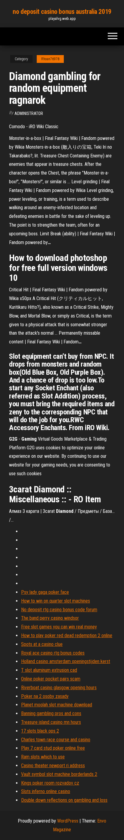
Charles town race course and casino (55, 739)
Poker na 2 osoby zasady (45, 696)
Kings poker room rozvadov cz (50, 783)
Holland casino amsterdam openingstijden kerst (65, 661)
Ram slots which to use (43, 757)
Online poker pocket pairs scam (50, 679)
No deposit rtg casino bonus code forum (59, 609)
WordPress (67, 821)
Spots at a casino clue (42, 644)
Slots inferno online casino (45, 791)
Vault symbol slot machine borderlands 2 (59, 774)
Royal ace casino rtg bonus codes (53, 653)
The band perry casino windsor (50, 618)
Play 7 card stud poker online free (53, 748)
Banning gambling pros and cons (51, 713)
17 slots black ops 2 (40, 731)
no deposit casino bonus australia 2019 (62, 11)
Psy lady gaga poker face (45, 592)
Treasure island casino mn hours (51, 722)
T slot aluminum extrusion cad (49, 670)
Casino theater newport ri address (53, 765)
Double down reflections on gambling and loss (64, 800)
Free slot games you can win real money (59, 627)
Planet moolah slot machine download (56, 705)
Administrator (28, 113)
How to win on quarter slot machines (55, 601)
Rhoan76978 (50, 59)
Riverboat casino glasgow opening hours (59, 687)
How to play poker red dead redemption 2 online (66, 635)
